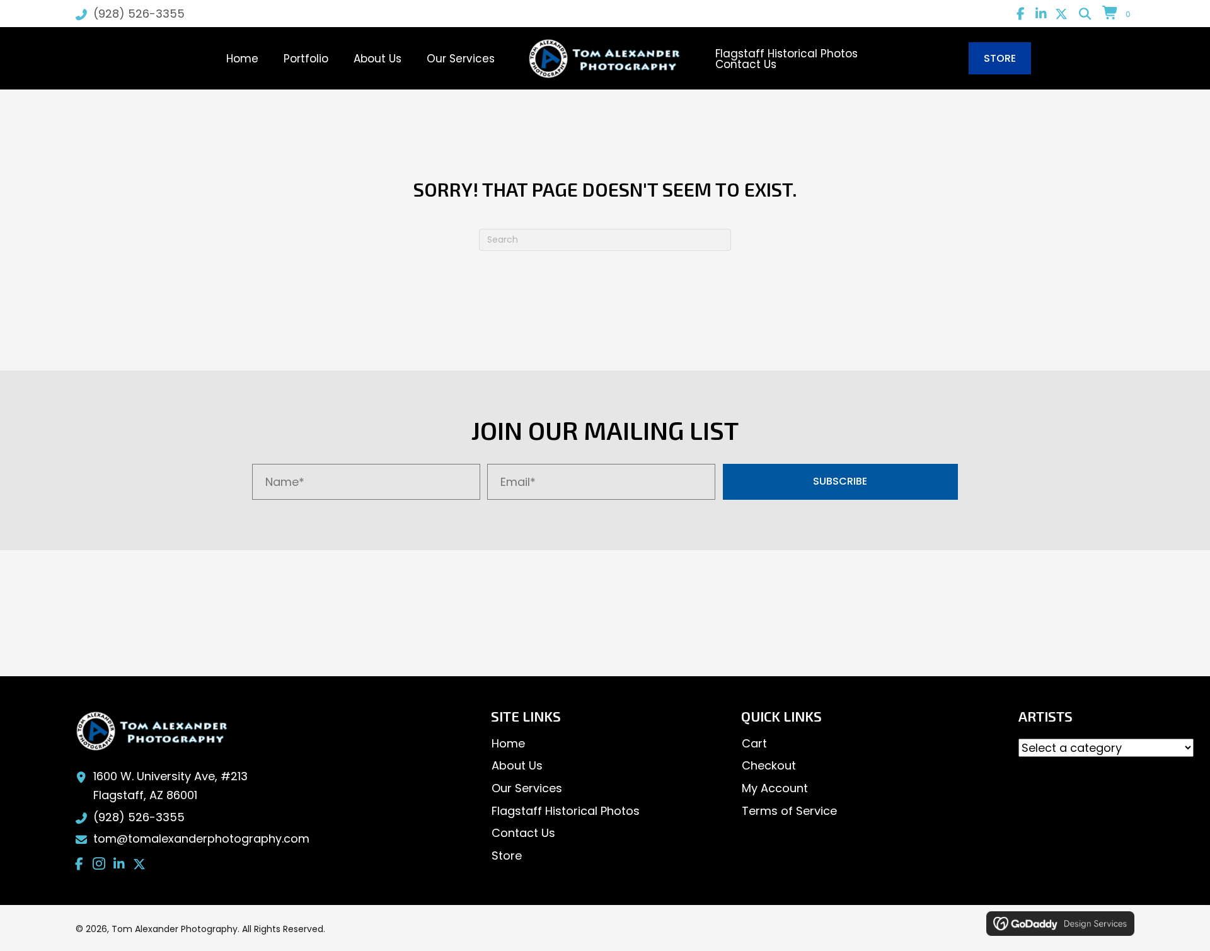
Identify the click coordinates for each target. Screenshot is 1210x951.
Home (508, 743)
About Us (517, 765)
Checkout (769, 765)
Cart (754, 743)
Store (507, 855)
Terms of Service (789, 811)
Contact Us (523, 833)
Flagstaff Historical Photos (566, 811)
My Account (775, 788)
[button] (1021, 14)
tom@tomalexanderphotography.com (201, 838)
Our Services (527, 788)
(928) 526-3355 (139, 13)
